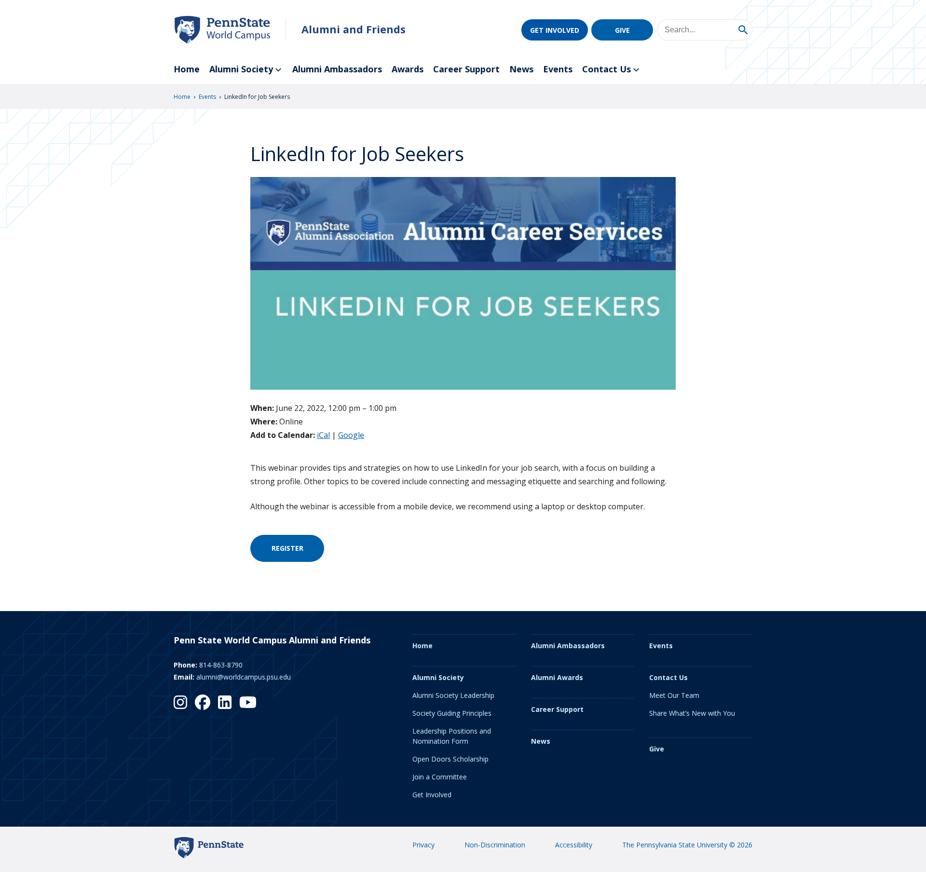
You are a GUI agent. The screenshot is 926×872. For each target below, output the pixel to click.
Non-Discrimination (494, 844)
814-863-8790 (221, 664)
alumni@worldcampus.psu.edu (243, 676)
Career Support (466, 69)
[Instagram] (180, 702)
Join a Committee (439, 776)
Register (287, 548)
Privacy (423, 844)
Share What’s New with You (692, 713)
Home (187, 69)
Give (622, 30)
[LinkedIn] (225, 702)
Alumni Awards (557, 677)
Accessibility (573, 844)
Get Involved (554, 30)
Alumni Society (241, 69)
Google (351, 435)
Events (557, 69)
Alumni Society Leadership (453, 695)
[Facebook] (202, 702)
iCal (323, 435)
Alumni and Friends (353, 29)
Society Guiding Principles (451, 713)
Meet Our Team (674, 695)
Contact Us (606, 69)
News (521, 69)
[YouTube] (248, 702)
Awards (407, 69)
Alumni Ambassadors (337, 69)
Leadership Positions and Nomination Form (451, 736)
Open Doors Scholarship (450, 758)
